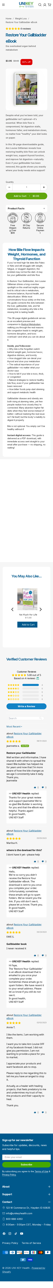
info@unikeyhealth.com (19, 1213)
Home (8, 18)
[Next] (40, 609)
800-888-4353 (14, 1218)
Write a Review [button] (26, 706)
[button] (13, 28)
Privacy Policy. (9, 1174)
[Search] (40, 5)
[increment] (43, 187)
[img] (13, 741)
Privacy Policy (10, 1243)
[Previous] (13, 609)
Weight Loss (21, 18)
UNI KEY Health (20, 1267)
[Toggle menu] (3, 5)
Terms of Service (31, 1243)
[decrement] (9, 187)
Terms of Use (41, 1171)
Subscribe (26, 1164)
